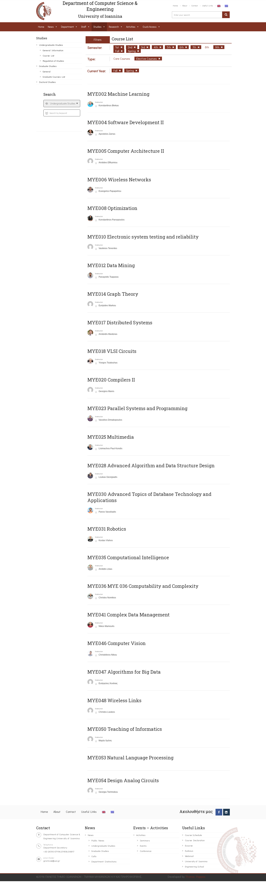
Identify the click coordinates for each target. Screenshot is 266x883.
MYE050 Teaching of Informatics (124, 729)
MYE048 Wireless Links (114, 700)
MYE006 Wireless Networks (119, 179)
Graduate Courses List (54, 76)
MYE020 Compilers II (111, 380)
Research (114, 26)
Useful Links (207, 5)
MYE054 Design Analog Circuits (123, 780)
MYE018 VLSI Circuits (111, 351)
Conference (145, 850)
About (184, 5)
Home (175, 5)
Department (67, 26)
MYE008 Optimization (112, 208)
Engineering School (194, 866)
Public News (97, 840)
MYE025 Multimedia (110, 437)
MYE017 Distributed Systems (119, 322)
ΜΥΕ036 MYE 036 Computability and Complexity (143, 586)
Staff (83, 26)
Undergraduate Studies (51, 44)
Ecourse (189, 845)
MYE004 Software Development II (125, 122)
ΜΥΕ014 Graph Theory (112, 294)
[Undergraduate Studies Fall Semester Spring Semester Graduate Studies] (61, 103)
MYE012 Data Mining (111, 265)
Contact (194, 5)
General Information (53, 50)
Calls (93, 856)
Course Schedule (193, 834)
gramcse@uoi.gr (51, 860)
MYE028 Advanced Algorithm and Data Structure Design (151, 465)
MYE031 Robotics (106, 529)
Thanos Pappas (195, 876)
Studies (97, 26)
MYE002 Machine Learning (118, 94)
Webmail (189, 855)
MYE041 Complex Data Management (128, 615)
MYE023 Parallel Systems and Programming (137, 408)
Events (143, 845)
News (51, 26)
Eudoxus (189, 850)
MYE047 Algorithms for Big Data (124, 672)
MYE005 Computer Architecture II (125, 151)
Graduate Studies (47, 66)
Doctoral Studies (47, 81)
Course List (48, 55)
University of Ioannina (196, 861)
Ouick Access (150, 26)
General (46, 71)
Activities (130, 26)
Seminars (145, 840)
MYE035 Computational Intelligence (128, 557)
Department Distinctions (103, 861)
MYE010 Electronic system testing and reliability (143, 237)
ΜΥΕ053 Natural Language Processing (130, 758)
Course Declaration (195, 840)
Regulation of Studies (53, 60)
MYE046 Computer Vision (116, 643)
